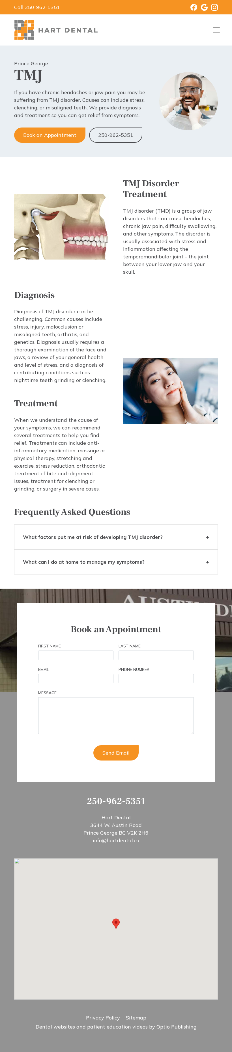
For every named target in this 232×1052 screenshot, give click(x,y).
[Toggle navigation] (216, 30)
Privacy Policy (103, 1017)
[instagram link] (213, 7)
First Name (49, 646)
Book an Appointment (49, 135)
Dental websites (55, 1026)
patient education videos (117, 1026)
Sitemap (136, 1017)
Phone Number (134, 669)
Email (43, 669)
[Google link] (202, 7)
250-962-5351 (115, 135)
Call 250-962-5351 (37, 7)
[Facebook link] (190, 7)
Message (47, 692)
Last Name (130, 646)
